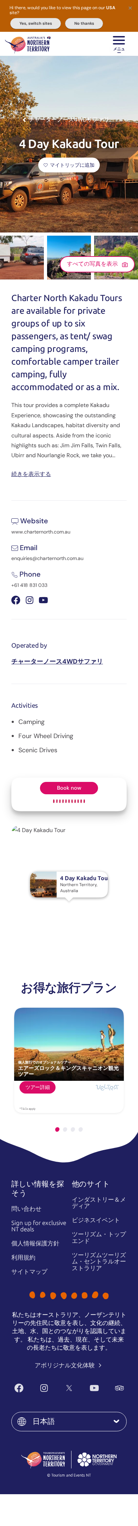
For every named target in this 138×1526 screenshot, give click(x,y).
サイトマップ (29, 1271)
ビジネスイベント (96, 1220)
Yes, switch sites (35, 23)
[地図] (28, 44)
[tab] (57, 1129)
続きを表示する (31, 473)
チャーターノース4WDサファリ (57, 661)
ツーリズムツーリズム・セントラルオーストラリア (99, 1261)
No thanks (84, 23)
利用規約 (23, 1257)
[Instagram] (44, 1388)
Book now (69, 787)
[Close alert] (130, 8)
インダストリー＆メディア (99, 1203)
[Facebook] (19, 1388)
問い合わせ (26, 1208)
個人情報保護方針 (35, 1243)
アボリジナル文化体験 (65, 1365)
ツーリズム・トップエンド (99, 1237)
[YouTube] (94, 1388)
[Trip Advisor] (119, 1388)
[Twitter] (69, 1388)
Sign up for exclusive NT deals (38, 1226)
